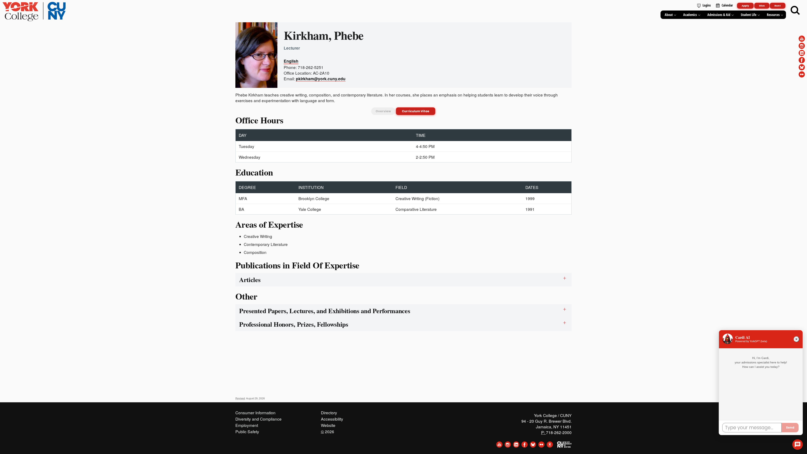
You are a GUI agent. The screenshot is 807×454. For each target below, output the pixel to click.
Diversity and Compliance (258, 418)
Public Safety (247, 430)
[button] (797, 444)
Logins (707, 5)
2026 (327, 430)
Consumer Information (255, 411)
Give (762, 5)
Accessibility (332, 418)
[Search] (795, 10)
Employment (246, 424)
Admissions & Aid (718, 14)
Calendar (727, 5)
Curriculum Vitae (415, 111)
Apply (745, 5)
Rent (777, 5)
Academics (690, 14)
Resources (773, 14)
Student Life (748, 14)
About (669, 14)
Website (328, 424)
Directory (329, 411)
